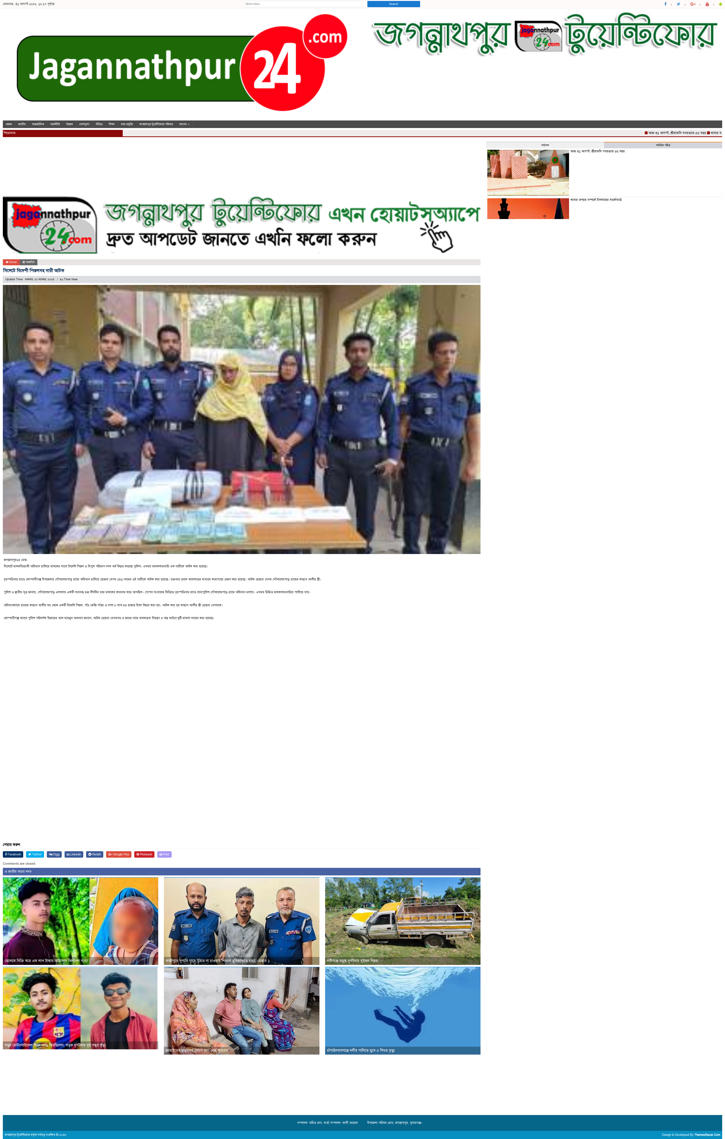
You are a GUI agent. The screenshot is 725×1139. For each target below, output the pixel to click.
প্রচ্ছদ (9, 124)
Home (12, 262)
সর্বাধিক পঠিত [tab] (663, 145)
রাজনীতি (55, 124)
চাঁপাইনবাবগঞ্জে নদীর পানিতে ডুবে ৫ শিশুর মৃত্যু (361, 1050)
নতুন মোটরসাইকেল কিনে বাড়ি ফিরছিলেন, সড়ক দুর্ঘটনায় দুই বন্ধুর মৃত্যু (55, 1045)
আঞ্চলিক (30, 262)
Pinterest (145, 854)
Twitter (36, 854)
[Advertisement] (116, 168)
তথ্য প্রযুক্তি (127, 124)
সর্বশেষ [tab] (545, 145)
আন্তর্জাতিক (38, 124)
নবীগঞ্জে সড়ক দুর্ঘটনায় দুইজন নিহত (352, 960)
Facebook (14, 854)
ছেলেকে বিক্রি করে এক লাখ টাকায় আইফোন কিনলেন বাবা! (46, 960)
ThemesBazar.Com (707, 1135)
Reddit (96, 854)
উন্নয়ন (69, 124)
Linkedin (75, 854)
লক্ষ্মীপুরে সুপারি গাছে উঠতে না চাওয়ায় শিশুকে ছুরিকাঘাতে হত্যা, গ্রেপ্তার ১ (218, 960)
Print (165, 854)
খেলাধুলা (84, 124)
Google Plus (120, 854)
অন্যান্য (183, 124)
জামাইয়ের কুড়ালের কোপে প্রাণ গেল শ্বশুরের (197, 1050)
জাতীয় (22, 124)
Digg (55, 854)
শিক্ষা (112, 124)
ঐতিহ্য (99, 124)
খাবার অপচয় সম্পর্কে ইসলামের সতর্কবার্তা (665, 133)
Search (393, 4)
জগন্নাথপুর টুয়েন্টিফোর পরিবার (156, 124)
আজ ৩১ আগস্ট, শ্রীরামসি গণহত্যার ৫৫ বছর (604, 133)
